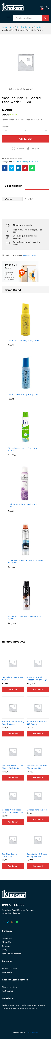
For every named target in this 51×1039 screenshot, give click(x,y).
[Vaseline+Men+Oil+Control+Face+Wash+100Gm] (11, 168)
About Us (6, 942)
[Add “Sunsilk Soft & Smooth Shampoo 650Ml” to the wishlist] (40, 849)
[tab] (13, 187)
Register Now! (29, 255)
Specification (13, 185)
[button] (33, 148)
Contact (6, 946)
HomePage (7, 938)
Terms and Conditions (12, 954)
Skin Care (33, 162)
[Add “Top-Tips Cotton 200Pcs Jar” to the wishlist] (15, 849)
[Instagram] (12, 922)
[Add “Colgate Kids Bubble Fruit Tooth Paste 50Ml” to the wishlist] (15, 805)
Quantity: (5, 127)
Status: (5, 115)
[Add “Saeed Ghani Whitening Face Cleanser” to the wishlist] (15, 717)
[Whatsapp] (17, 922)
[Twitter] (7, 922)
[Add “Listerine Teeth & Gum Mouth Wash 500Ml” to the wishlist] (15, 761)
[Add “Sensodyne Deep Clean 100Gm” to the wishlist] (15, 672)
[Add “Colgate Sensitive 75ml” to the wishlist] (40, 805)
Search (45, 18)
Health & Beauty (20, 162)
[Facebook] (3, 922)
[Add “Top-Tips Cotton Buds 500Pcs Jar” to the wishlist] (40, 717)
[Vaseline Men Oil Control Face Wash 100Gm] (4, 168)
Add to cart (25, 138)
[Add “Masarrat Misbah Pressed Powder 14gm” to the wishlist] (40, 672)
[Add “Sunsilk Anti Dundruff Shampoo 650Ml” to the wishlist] (40, 761)
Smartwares (32, 1032)
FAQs (4, 950)
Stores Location (9, 968)
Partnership (7, 972)
